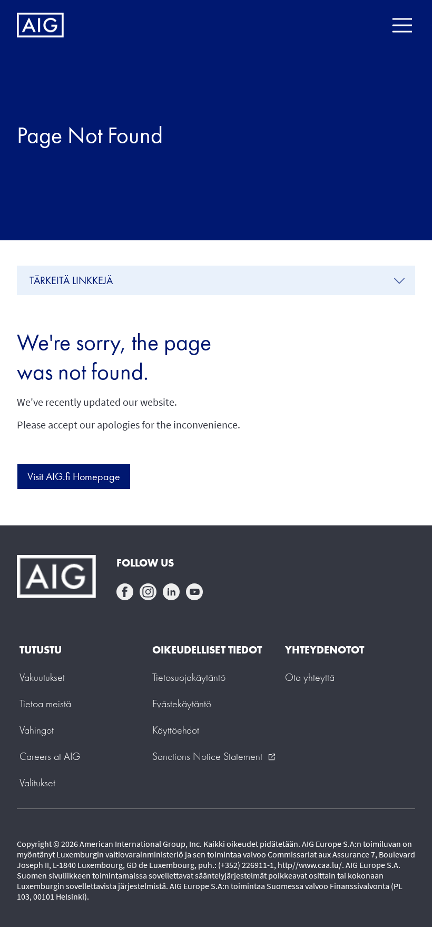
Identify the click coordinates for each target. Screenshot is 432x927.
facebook (124, 591)
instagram (148, 591)
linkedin (171, 591)
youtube (194, 591)
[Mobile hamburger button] (401, 25)
